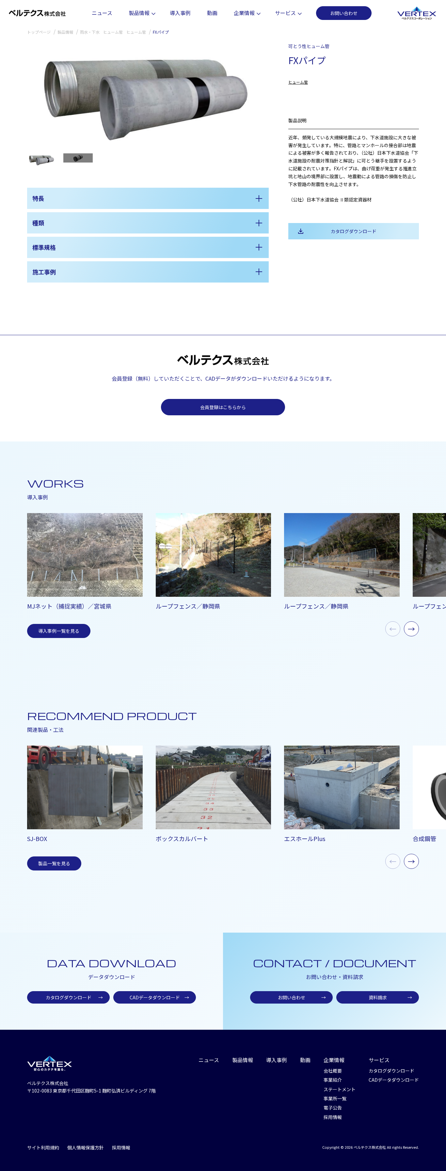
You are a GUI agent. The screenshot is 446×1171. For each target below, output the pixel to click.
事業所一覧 (335, 1098)
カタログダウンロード (353, 231)
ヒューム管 (298, 82)
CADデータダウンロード (159, 997)
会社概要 (333, 1070)
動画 (212, 13)
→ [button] (411, 628)
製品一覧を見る (54, 863)
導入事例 (180, 13)
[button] (261, 95)
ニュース (102, 13)
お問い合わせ (344, 13)
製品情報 (139, 13)
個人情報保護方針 (85, 1147)
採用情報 (333, 1117)
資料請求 (390, 997)
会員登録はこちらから (223, 407)
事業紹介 (333, 1079)
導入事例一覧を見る (58, 631)
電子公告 (333, 1107)
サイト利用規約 (43, 1147)
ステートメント (340, 1089)
